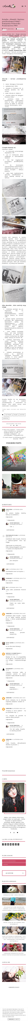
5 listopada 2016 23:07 (19, 613)
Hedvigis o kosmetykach (13, 653)
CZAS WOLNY (8, 414)
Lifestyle (5, 418)
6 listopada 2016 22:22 (16, 684)
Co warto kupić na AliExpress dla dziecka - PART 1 (13, 438)
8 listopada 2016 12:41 (19, 708)
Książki (16, 414)
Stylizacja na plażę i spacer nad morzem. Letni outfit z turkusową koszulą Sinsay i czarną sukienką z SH (14, 909)
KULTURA (22, 414)
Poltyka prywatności (9, 861)
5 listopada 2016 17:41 (19, 578)
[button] (20, 3)
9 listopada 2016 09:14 (16, 557)
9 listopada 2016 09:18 (16, 726)
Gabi (7, 569)
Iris (7, 587)
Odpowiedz (9, 517)
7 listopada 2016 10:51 (19, 697)
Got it (17, 1019)
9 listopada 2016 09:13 (16, 523)
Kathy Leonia (10, 642)
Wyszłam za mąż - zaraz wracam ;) (14, 895)
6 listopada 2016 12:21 (13, 654)
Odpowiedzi (11, 520)
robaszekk (9, 509)
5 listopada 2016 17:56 (15, 587)
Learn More (11, 1019)
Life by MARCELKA (15, 523)
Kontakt (5, 864)
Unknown (9, 613)
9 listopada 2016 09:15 (16, 629)
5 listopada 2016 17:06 (15, 569)
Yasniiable (9, 578)
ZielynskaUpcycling (12, 535)
